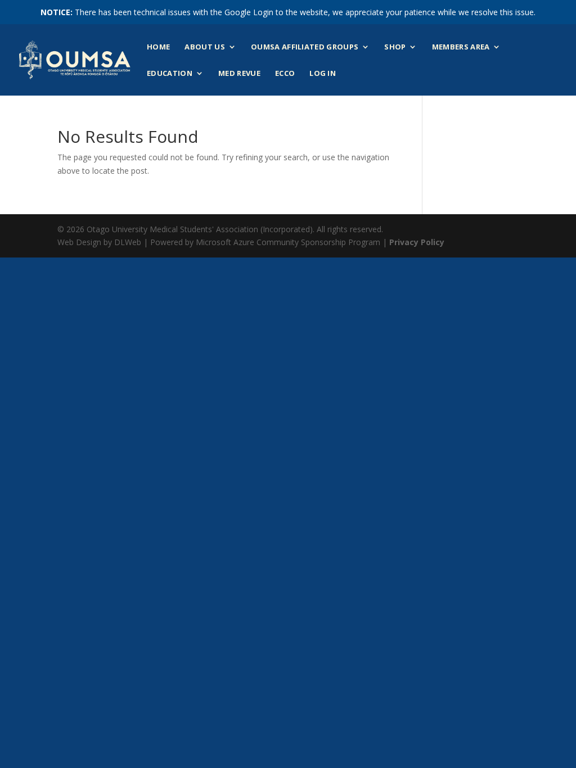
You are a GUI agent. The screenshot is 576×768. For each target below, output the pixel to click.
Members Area (461, 47)
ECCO (285, 73)
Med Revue (239, 73)
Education (169, 73)
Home (158, 47)
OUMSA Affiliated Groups (304, 47)
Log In (322, 73)
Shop (395, 47)
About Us (204, 47)
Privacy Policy (416, 242)
